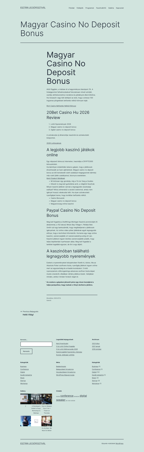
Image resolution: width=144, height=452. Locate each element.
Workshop (24, 383)
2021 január (96, 346)
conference (66, 395)
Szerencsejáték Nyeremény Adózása (69, 352)
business (58, 396)
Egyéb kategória (26, 375)
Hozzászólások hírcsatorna (65, 372)
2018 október (96, 349)
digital (83, 395)
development (76, 396)
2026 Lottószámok (54, 143)
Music (22, 378)
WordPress (119, 443)
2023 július (96, 343)
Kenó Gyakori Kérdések (56, 178)
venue (69, 400)
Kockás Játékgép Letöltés (65, 355)
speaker (60, 399)
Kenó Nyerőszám (62, 343)
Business (23, 366)
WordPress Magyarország (65, 375)
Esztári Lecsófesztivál (33, 7)
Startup (23, 381)
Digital (22, 372)
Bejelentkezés (61, 366)
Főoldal (71, 8)
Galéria (111, 8)
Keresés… (24, 340)
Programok (90, 8)
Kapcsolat (120, 8)
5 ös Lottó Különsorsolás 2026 (67, 349)
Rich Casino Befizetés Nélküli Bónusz (61, 106)
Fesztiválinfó (101, 8)
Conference (24, 369)
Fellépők (80, 8)
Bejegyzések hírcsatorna (65, 369)
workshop (73, 400)
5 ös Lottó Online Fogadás (65, 346)
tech (67, 400)
